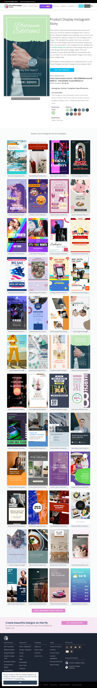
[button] (33, 6)
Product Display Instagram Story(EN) (61, 78)
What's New (39, 650)
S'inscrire (81, 6)
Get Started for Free (74, 623)
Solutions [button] (63, 6)
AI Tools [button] (45, 6)
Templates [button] (71, 6)
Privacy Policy (54, 653)
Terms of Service (56, 647)
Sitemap (22, 668)
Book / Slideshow (25, 647)
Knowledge (23, 662)
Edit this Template (62, 70)
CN (67, 83)
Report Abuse (54, 665)
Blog (20, 659)
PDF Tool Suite (9, 647)
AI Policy (53, 650)
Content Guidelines (64, 684)
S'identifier (87, 6)
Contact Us (38, 656)
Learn (21, 656)
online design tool (59, 47)
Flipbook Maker (9, 650)
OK (20, 682)
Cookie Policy (20, 678)
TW (65, 83)
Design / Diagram (25, 650)
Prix (77, 6)
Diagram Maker (9, 653)
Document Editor (10, 661)
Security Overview (56, 661)
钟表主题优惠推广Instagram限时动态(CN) (70, 81)
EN (63, 83)
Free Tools (22, 665)
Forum (21, 653)
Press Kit (38, 653)
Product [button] (24, 6)
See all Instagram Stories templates (48, 610)
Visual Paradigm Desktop (27, 1)
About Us (38, 647)
